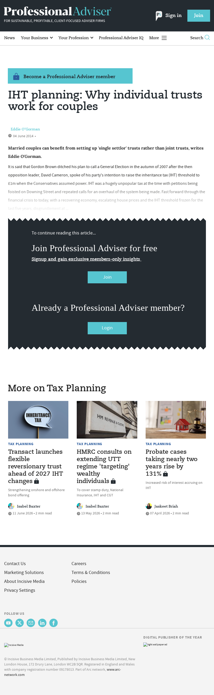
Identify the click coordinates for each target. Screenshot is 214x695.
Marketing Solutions (24, 573)
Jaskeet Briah (166, 506)
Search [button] (196, 38)
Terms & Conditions (91, 573)
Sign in (173, 15)
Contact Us (15, 564)
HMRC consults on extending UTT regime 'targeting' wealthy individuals (104, 466)
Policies (79, 581)
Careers (79, 564)
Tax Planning (21, 443)
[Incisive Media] (13, 644)
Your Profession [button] (74, 38)
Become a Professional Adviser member (69, 76)
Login (107, 328)
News (9, 38)
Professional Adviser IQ (121, 38)
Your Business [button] (35, 38)
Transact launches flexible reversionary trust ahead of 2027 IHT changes (35, 466)
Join (107, 277)
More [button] (154, 38)
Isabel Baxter (28, 506)
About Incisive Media (24, 581)
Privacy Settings (19, 590)
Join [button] (198, 15)
